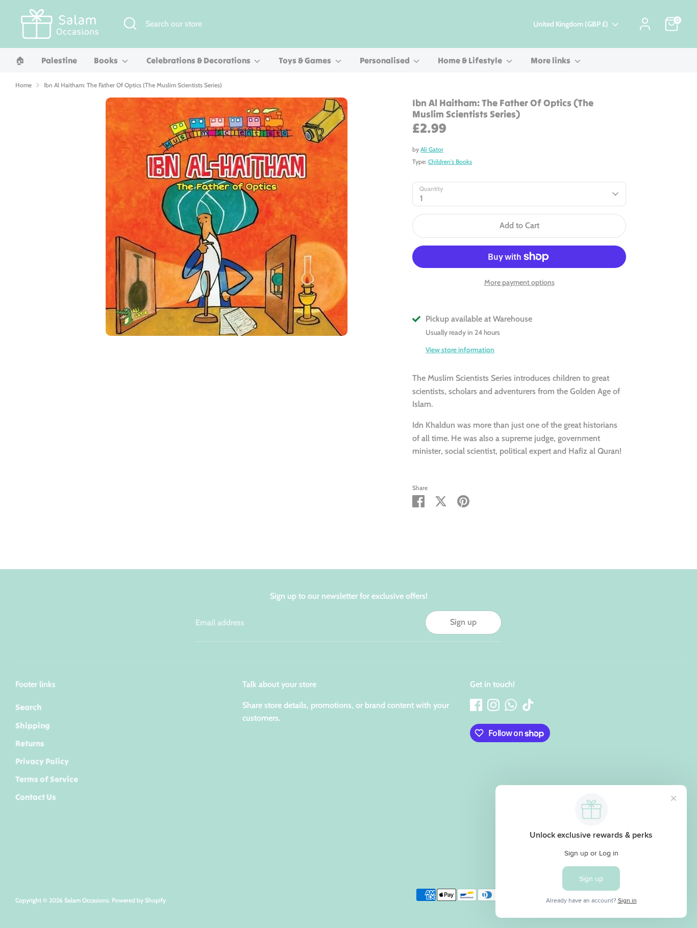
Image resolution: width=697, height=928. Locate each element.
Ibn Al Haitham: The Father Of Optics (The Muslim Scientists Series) (133, 85)
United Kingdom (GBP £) (570, 24)
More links (551, 60)
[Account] (645, 24)
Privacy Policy (42, 761)
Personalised (385, 60)
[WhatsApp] (511, 705)
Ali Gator (431, 149)
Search (28, 707)
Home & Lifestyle (471, 60)
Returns (29, 743)
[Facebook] (476, 705)
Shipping (32, 725)
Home (23, 85)
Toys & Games (306, 60)
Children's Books (450, 161)
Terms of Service (46, 779)
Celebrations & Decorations (199, 60)
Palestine (59, 60)
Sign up (463, 622)
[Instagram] (493, 705)
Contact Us (35, 797)
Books (106, 60)
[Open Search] (130, 23)
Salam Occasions (86, 900)
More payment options (519, 282)
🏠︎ (19, 60)
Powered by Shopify (139, 900)
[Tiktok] (528, 705)
